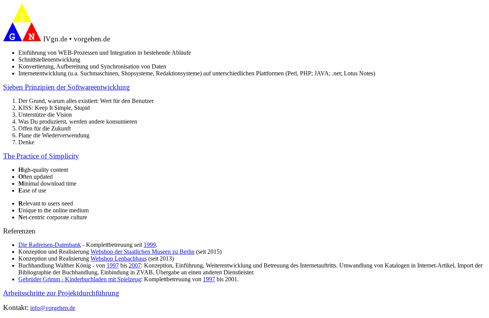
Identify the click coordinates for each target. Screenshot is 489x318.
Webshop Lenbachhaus (119, 258)
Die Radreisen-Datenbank (49, 244)
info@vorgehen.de (52, 308)
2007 (135, 265)
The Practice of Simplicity (41, 156)
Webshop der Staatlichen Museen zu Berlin (142, 251)
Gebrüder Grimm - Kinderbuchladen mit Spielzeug (79, 279)
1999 (150, 244)
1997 (113, 265)
